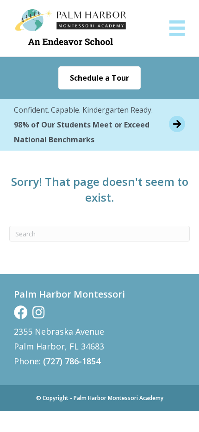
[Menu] (177, 28)
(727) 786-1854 (71, 361)
